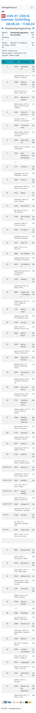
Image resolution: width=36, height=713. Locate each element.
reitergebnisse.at (9, 7)
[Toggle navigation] (31, 7)
